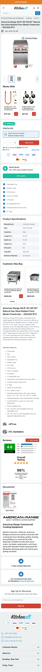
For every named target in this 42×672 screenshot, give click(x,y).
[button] (21, 647)
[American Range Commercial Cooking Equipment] (21, 518)
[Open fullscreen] (21, 54)
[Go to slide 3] (18, 301)
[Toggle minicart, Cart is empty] (38, 8)
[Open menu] (3, 8)
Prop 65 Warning (27, 581)
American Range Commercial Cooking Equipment (18, 525)
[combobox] (21, 13)
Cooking (29, 18)
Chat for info (8, 128)
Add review (34, 440)
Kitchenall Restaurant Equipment (12, 18)
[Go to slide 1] (12, 301)
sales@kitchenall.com (13, 637)
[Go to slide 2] (16, 301)
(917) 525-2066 (11, 633)
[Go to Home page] (21, 7)
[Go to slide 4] (20, 301)
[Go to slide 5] (22, 301)
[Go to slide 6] (24, 301)
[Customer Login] (34, 8)
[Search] (37, 13)
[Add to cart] (16, 114)
